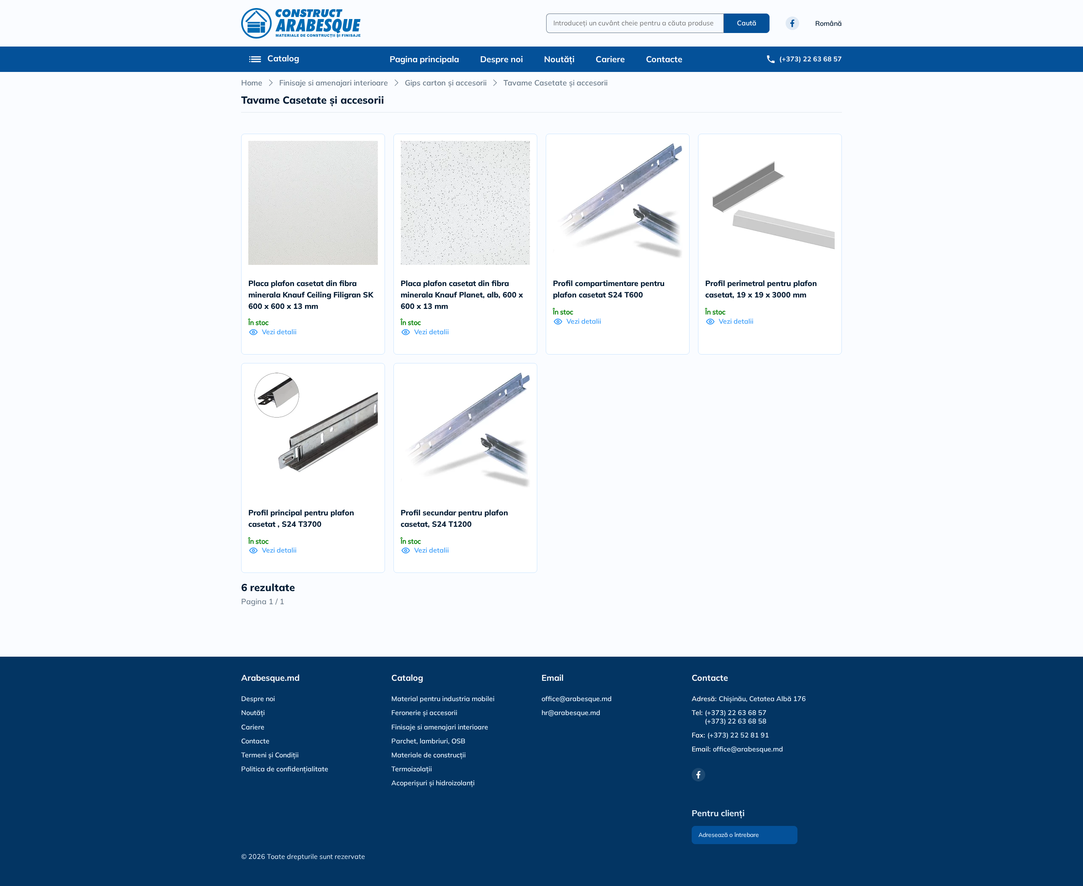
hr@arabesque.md (571, 712)
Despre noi (501, 59)
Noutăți (559, 59)
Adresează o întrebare (728, 835)
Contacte (664, 59)
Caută (746, 23)
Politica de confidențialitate (284, 769)
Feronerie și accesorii (424, 712)
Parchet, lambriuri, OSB (428, 741)
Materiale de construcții (428, 755)
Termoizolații (411, 769)
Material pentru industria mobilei (443, 698)
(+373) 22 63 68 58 (736, 721)
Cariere (610, 59)
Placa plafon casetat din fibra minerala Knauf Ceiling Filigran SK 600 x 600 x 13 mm (310, 294)
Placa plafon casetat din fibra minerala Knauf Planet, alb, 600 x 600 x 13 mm (462, 294)
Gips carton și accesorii (446, 83)
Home (251, 83)
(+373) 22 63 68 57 (736, 713)
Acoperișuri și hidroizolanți (433, 783)
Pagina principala (424, 59)
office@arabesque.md (577, 698)
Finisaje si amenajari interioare (333, 83)
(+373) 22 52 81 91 (738, 735)
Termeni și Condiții (270, 755)
